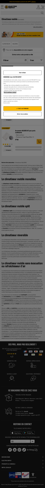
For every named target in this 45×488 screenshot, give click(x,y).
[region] (22, 92)
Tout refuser (22, 72)
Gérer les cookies (22, 114)
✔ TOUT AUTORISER (22, 108)
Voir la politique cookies (10, 92)
